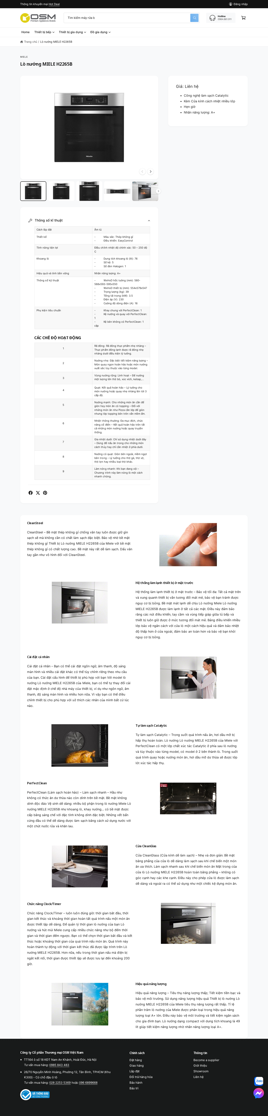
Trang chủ (30, 41)
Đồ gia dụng (98, 32)
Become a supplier (206, 1060)
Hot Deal (54, 4)
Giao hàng (136, 1065)
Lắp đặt (134, 1071)
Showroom (201, 1071)
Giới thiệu (200, 1065)
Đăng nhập (241, 4)
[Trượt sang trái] (142, 171)
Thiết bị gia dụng (71, 32)
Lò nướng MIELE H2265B (56, 41)
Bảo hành (135, 1082)
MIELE (24, 56)
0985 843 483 (59, 1065)
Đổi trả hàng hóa (140, 1077)
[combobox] (132, 18)
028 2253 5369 (60, 1082)
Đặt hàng (135, 1060)
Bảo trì (134, 1088)
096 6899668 (88, 1082)
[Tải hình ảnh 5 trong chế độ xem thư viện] (145, 191)
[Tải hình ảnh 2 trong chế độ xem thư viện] (61, 191)
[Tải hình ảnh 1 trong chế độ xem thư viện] (33, 191)
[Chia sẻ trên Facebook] (30, 492)
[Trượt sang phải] (150, 171)
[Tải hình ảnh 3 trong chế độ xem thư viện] (89, 191)
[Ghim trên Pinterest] (45, 492)
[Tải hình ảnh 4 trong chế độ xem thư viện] (117, 191)
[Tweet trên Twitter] (37, 492)
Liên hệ (198, 1077)
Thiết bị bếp (42, 32)
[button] (243, 18)
